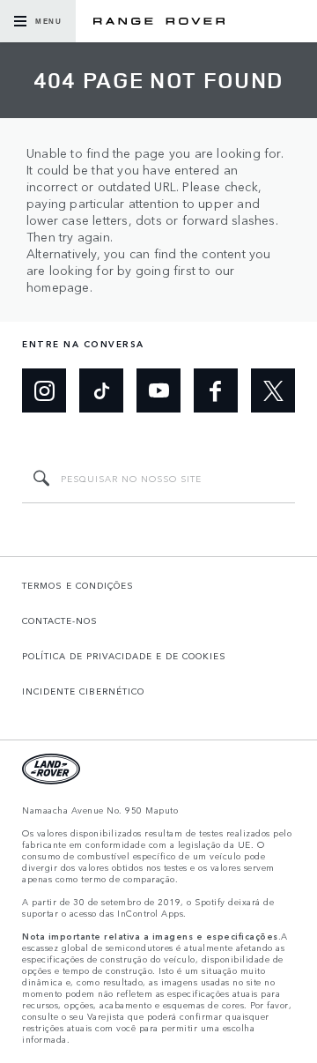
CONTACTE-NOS (60, 620)
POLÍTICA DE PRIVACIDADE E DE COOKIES (124, 656)
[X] (273, 390)
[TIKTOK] (101, 390)
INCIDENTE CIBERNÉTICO (83, 691)
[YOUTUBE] (158, 390)
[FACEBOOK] (216, 390)
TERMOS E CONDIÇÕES (78, 585)
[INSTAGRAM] (44, 390)
